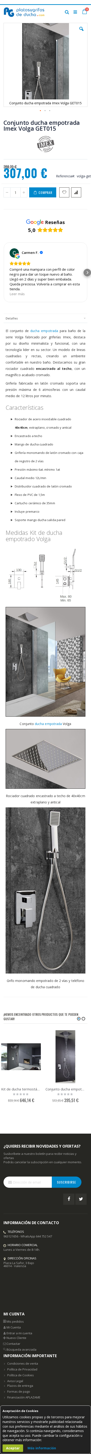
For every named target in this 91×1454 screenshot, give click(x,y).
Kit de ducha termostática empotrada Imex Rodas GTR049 (21, 1089)
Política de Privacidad (22, 1369)
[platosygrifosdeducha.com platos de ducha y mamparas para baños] (25, 12)
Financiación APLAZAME (23, 1397)
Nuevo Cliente (16, 1338)
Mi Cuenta (14, 1327)
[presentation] (46, 318)
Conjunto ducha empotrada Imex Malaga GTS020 (65, 1089)
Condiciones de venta (22, 1363)
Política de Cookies (20, 1375)
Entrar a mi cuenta (19, 1333)
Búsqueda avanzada (21, 1349)
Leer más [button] (17, 293)
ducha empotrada (44, 331)
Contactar (13, 1344)
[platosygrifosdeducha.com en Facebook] (68, 1199)
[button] (81, 32)
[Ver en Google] (14, 253)
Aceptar (13, 1448)
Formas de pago (18, 1391)
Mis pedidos (15, 1321)
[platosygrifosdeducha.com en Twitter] (81, 1199)
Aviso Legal (15, 1381)
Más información (42, 1448)
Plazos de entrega (20, 1386)
